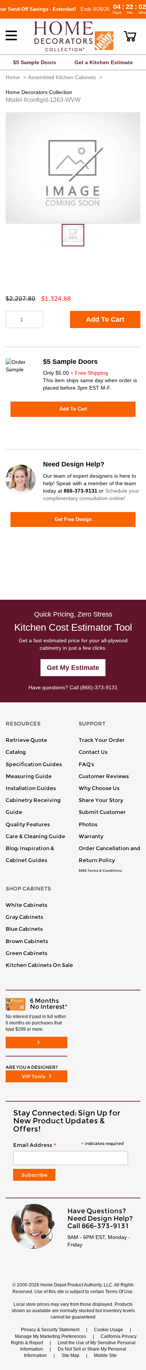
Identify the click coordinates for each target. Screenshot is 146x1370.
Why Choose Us (99, 788)
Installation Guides (31, 788)
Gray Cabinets (24, 917)
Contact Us (93, 752)
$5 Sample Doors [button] (34, 62)
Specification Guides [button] (34, 764)
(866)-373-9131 (99, 687)
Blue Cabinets (24, 929)
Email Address (68, 1145)
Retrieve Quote (26, 740)
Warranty (91, 836)
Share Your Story (101, 800)
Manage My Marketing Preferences (50, 1336)
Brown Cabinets (27, 941)
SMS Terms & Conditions (100, 871)
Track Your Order (102, 740)
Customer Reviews (104, 776)
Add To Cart (105, 319)
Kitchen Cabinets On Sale (39, 965)
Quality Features (28, 824)
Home (13, 77)
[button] (130, 36)
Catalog (16, 752)
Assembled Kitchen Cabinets (62, 77)
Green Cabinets (26, 953)
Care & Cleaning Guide (35, 836)
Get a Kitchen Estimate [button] (103, 62)
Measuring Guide (29, 776)
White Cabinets (26, 905)
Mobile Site (105, 1355)
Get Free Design (73, 519)
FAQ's (86, 764)
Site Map (70, 1355)
